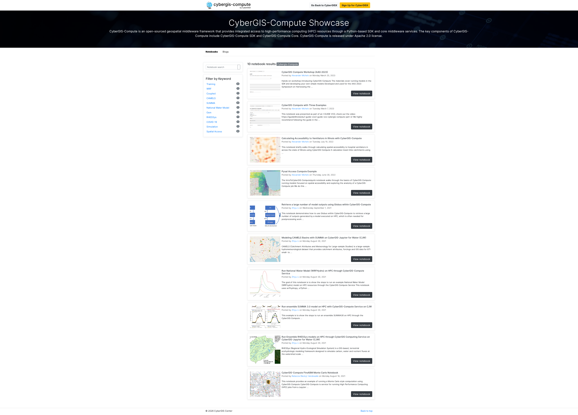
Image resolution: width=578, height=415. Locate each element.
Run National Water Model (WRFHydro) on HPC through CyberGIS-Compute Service (323, 272)
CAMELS (222, 98)
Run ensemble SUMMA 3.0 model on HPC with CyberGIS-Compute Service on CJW (327, 306)
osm (222, 112)
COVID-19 (222, 122)
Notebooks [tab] (212, 51)
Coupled (222, 93)
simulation (222, 126)
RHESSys (222, 117)
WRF (222, 88)
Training (222, 84)
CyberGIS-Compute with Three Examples (304, 105)
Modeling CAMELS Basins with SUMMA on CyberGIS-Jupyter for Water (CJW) (324, 237)
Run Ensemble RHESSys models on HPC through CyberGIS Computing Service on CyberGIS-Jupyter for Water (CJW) (326, 338)
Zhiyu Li (295, 208)
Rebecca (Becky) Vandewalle (305, 376)
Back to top (367, 410)
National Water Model (222, 107)
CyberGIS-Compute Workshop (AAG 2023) (305, 72)
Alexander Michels (300, 75)
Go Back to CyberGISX (324, 5)
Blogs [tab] (226, 51)
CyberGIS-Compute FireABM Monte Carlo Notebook (310, 372)
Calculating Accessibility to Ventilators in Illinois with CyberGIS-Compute (322, 138)
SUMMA (222, 103)
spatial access (222, 131)
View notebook (361, 93)
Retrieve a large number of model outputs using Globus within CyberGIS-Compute (326, 204)
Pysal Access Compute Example (299, 171)
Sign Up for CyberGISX (355, 5)
